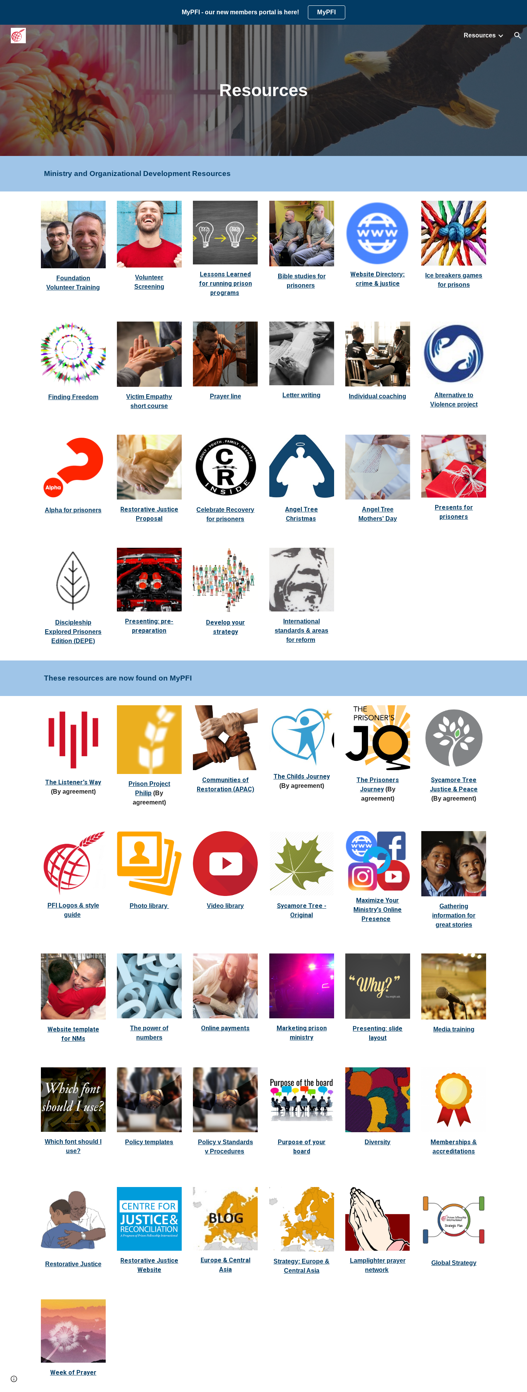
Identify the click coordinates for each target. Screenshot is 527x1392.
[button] (517, 35)
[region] (263, 12)
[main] (263, 90)
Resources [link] (480, 35)
